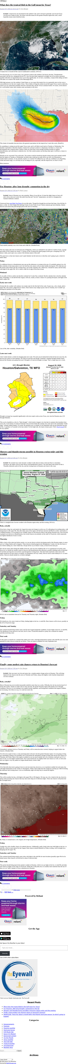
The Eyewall (60, 427)
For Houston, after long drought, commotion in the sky (25, 186)
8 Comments (6, 179)
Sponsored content (10, 1036)
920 (6, 892)
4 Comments (6, 883)
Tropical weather (9, 1044)
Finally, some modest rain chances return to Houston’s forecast (28, 664)
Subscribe (5, 953)
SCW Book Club (8, 1032)
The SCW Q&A (8, 1042)
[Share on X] (5, 182)
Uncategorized (8, 1046)
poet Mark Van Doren (16, 203)
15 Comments (6, 444)
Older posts (16, 890)
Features (6, 1026)
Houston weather (9, 1028)
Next (10, 892)
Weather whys (8, 1047)
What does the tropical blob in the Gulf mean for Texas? (25, 5)
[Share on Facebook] (1, 182)
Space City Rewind (10, 1034)
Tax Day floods (8, 1038)
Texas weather (8, 1040)
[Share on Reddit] (9, 182)
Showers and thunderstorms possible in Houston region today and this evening (30, 1011)
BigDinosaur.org (11, 1063)
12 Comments (6, 657)
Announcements (9, 1024)
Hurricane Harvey (9, 1030)
